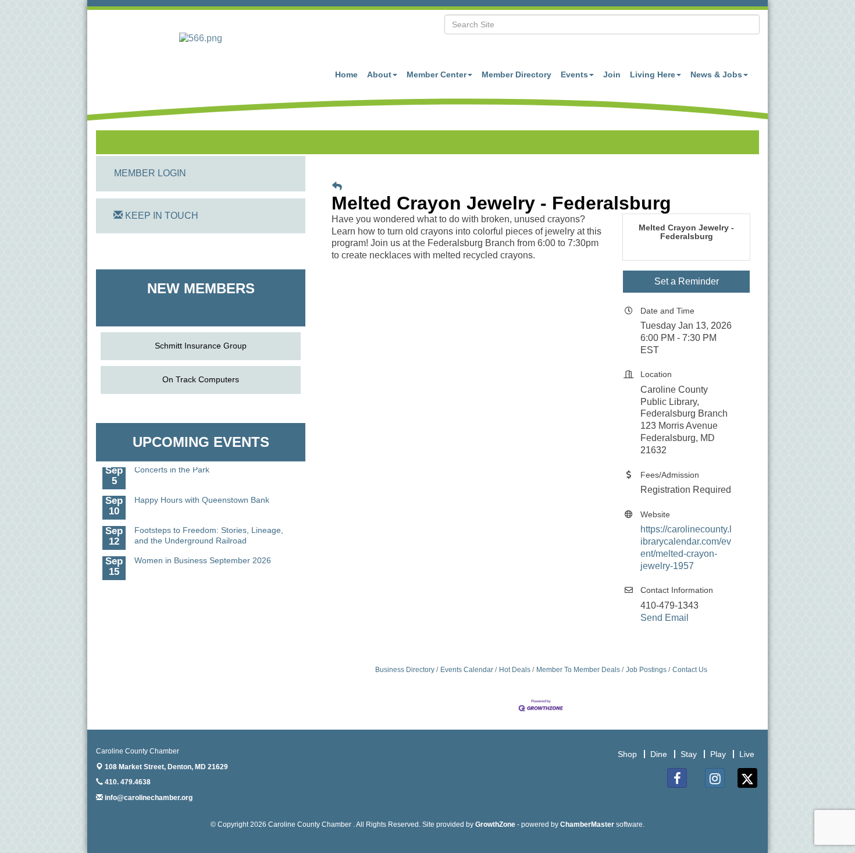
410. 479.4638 (127, 782)
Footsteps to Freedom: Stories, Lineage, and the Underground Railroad (208, 529)
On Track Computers (200, 379)
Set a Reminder (686, 281)
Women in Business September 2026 (202, 554)
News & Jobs (716, 74)
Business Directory (404, 670)
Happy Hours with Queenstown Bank (201, 494)
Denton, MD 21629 (166, 767)
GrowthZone (495, 824)
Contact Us (689, 670)
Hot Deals (514, 670)
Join (612, 74)
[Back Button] (337, 186)
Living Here (652, 74)
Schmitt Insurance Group (201, 345)
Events (574, 74)
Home (346, 74)
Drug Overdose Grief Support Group (201, 584)
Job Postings (646, 670)
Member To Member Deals (578, 670)
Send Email (664, 618)
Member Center (436, 74)
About (379, 74)
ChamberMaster (587, 824)
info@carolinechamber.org (148, 798)
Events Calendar (466, 670)
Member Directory (516, 74)
